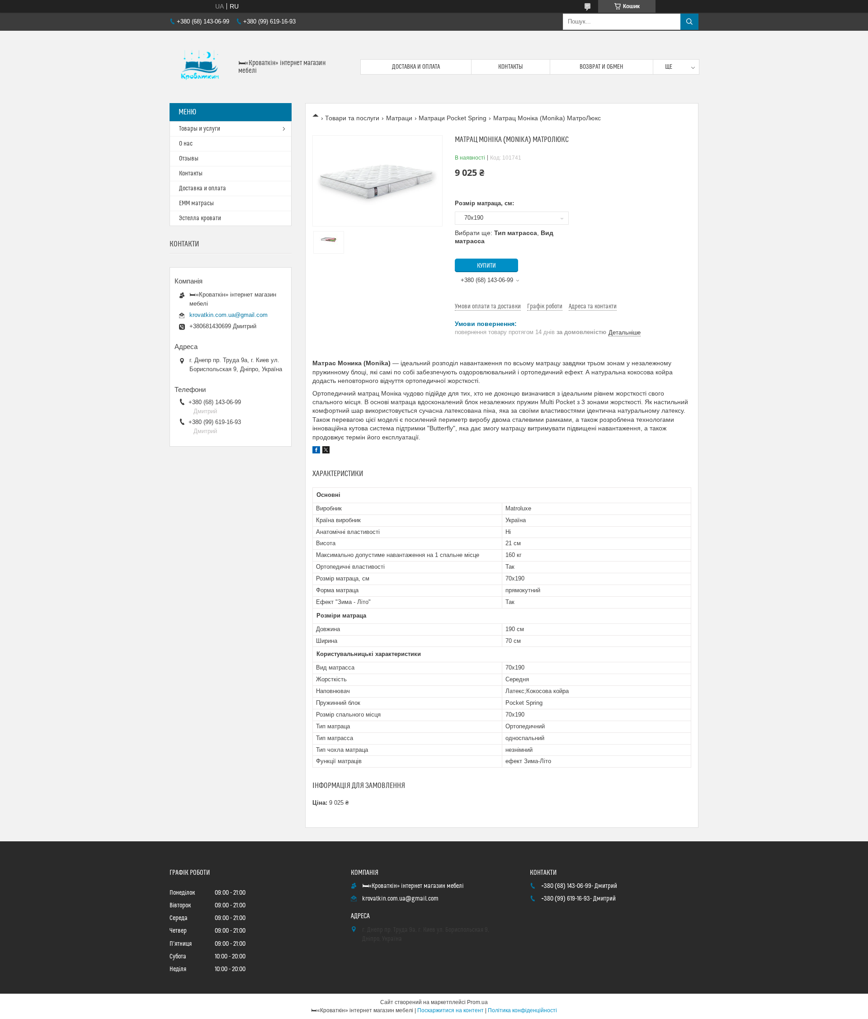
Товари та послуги (352, 118)
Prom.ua (477, 1002)
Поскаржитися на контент (450, 1010)
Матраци (399, 118)
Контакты (510, 67)
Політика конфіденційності (522, 1010)
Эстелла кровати (200, 218)
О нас (186, 143)
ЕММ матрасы (196, 203)
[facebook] (316, 451)
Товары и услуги (199, 128)
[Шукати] (689, 22)
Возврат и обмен (601, 67)
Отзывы (188, 158)
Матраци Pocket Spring (452, 118)
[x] (326, 451)
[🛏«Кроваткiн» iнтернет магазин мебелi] (200, 67)
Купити (486, 265)
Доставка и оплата (416, 67)
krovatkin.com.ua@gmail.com (228, 314)
